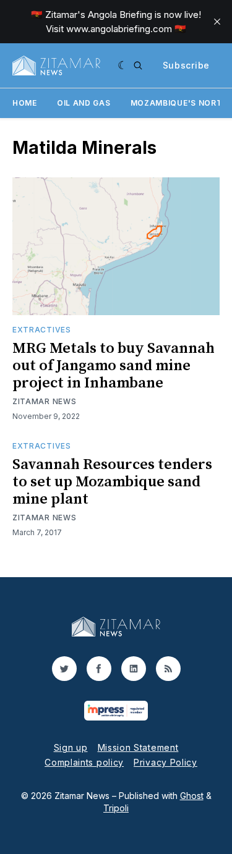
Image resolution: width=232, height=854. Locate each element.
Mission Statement (138, 747)
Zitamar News (44, 401)
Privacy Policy (165, 762)
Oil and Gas (84, 103)
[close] (217, 22)
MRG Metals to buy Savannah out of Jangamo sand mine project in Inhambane (113, 365)
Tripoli (116, 808)
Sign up (71, 747)
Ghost (192, 795)
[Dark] (123, 65)
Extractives (41, 329)
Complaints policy (84, 762)
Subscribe (186, 65)
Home (24, 103)
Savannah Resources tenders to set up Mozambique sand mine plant (112, 482)
